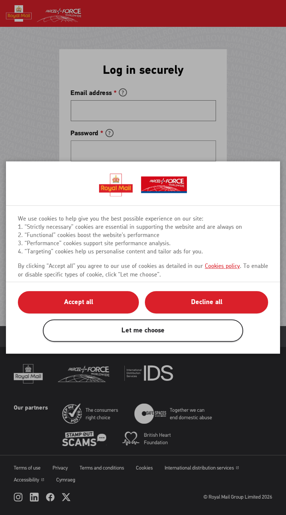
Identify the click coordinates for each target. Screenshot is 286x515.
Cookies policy (222, 266)
